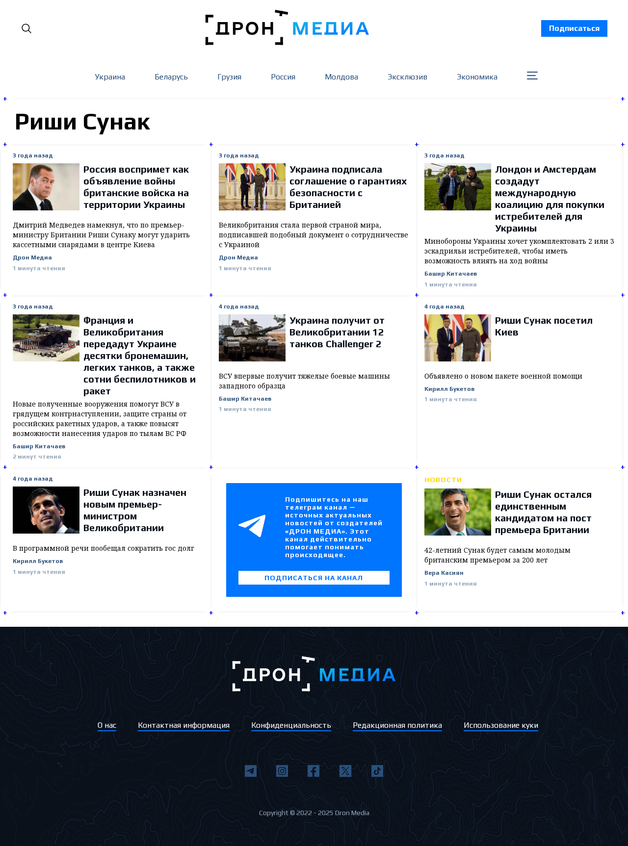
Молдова (341, 76)
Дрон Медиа (32, 258)
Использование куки (501, 725)
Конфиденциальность (291, 725)
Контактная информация (184, 725)
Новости (443, 480)
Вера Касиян (444, 573)
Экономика (477, 76)
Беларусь (171, 76)
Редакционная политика (397, 725)
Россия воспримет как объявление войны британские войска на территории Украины (136, 186)
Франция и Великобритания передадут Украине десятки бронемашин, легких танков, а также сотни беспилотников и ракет (139, 355)
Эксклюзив (407, 76)
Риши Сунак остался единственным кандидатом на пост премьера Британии (543, 511)
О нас (107, 725)
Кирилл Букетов (449, 389)
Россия (283, 76)
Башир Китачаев (450, 274)
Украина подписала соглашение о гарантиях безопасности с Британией (348, 186)
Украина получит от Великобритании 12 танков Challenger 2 (337, 331)
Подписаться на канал (313, 578)
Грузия (229, 76)
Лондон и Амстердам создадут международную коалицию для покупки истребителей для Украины (549, 198)
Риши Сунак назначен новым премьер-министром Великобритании (134, 510)
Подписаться (574, 28)
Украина (110, 76)
